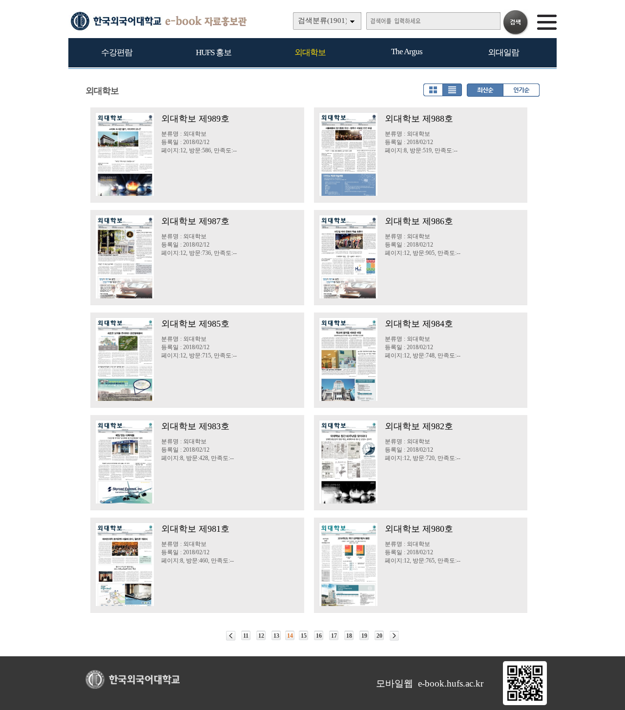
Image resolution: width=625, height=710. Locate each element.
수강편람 (116, 52)
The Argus (406, 51)
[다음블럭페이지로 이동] (394, 635)
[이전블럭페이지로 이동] (231, 635)
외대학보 (310, 52)
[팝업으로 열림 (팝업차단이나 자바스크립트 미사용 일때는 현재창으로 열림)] (525, 703)
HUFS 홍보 (213, 52)
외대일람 (503, 52)
